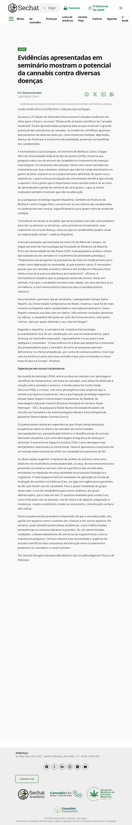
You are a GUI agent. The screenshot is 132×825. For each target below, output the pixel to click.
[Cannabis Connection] (66, 809)
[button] (121, 8)
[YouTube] (85, 767)
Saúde (22, 49)
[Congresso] (100, 794)
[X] (54, 767)
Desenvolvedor (32, 93)
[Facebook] (47, 767)
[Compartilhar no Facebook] (86, 95)
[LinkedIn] (62, 767)
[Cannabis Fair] (66, 794)
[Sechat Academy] (31, 794)
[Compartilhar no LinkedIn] (103, 95)
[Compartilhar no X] (95, 95)
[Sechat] (23, 8)
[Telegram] (78, 767)
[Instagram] (70, 767)
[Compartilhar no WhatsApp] (111, 95)
